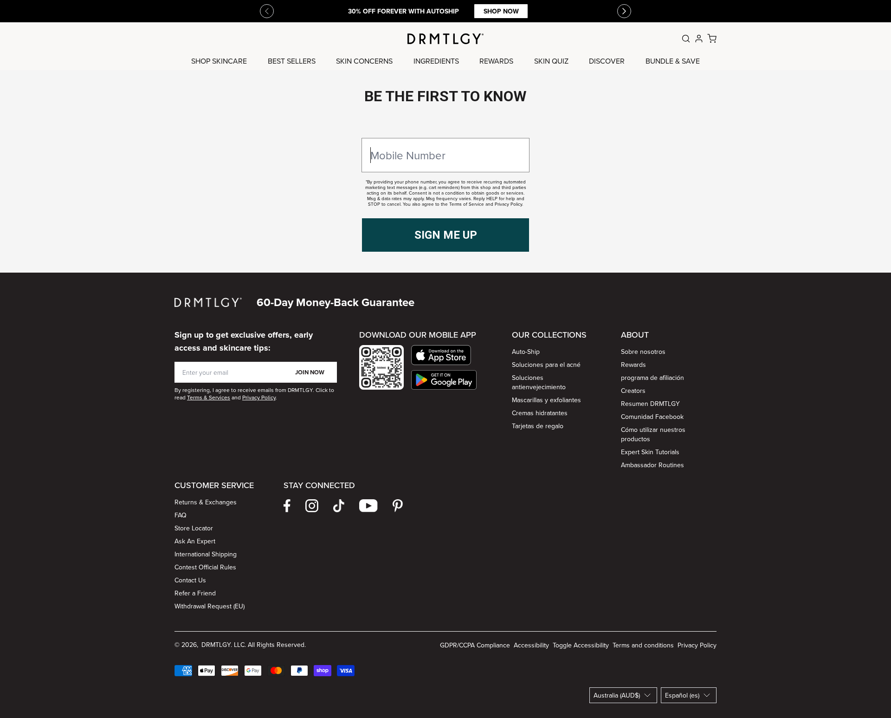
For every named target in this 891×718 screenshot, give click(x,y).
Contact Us (190, 580)
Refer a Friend (195, 593)
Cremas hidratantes (540, 413)
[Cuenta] (699, 38)
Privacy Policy (508, 204)
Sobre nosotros (643, 351)
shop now (501, 11)
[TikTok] (338, 505)
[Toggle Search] (686, 38)
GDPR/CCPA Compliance (475, 645)
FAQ (180, 515)
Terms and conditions (643, 645)
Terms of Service (466, 204)
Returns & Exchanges (205, 502)
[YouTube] (368, 505)
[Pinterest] (398, 505)
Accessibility (531, 645)
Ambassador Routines (652, 465)
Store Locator (193, 528)
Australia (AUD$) (617, 695)
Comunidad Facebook (652, 416)
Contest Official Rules (205, 567)
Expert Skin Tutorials (650, 452)
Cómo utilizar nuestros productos (653, 434)
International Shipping (205, 554)
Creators (633, 390)
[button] (444, 355)
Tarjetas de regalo (537, 426)
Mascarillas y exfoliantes (546, 400)
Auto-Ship (526, 351)
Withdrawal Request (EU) (209, 606)
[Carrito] (712, 38)
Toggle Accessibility (581, 645)
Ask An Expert (194, 541)
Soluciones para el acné (546, 364)
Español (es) (682, 695)
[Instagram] (311, 505)
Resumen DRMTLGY (650, 403)
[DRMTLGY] (445, 38)
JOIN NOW (309, 372)
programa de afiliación (652, 377)
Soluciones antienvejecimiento (539, 382)
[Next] (624, 11)
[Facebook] (287, 505)
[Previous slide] (267, 11)
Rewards (633, 364)
